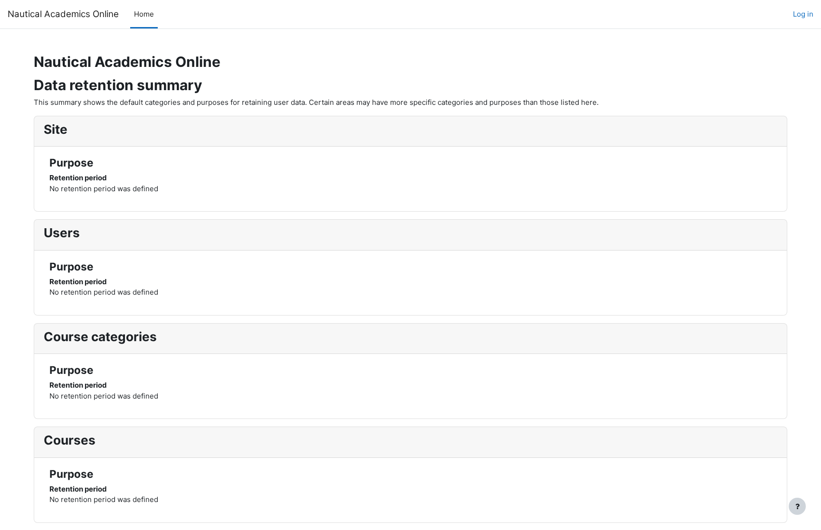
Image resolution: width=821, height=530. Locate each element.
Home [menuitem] (144, 14)
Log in (803, 14)
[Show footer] (797, 506)
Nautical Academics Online (63, 14)
